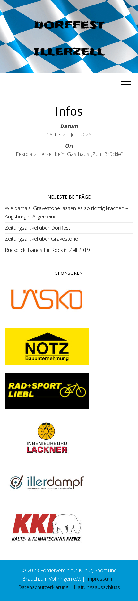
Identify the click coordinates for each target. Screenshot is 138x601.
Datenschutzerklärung (43, 587)
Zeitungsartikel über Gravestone (41, 238)
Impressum (99, 578)
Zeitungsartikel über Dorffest (37, 227)
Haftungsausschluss (97, 587)
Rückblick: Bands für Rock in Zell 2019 (47, 250)
